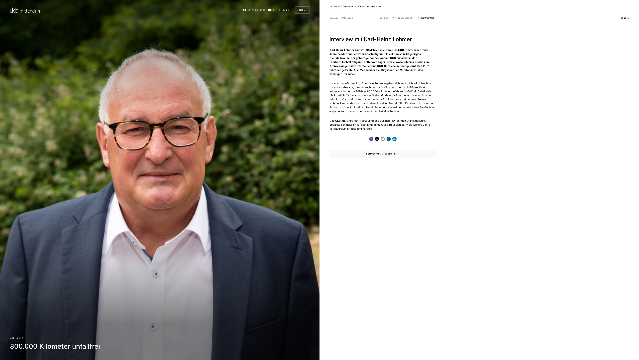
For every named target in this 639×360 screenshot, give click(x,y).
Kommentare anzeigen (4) (381, 154)
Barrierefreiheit (373, 6)
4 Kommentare (426, 17)
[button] (284, 10)
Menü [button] (302, 10)
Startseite (333, 18)
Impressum (334, 6)
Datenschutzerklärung (353, 6)
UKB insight (17, 338)
